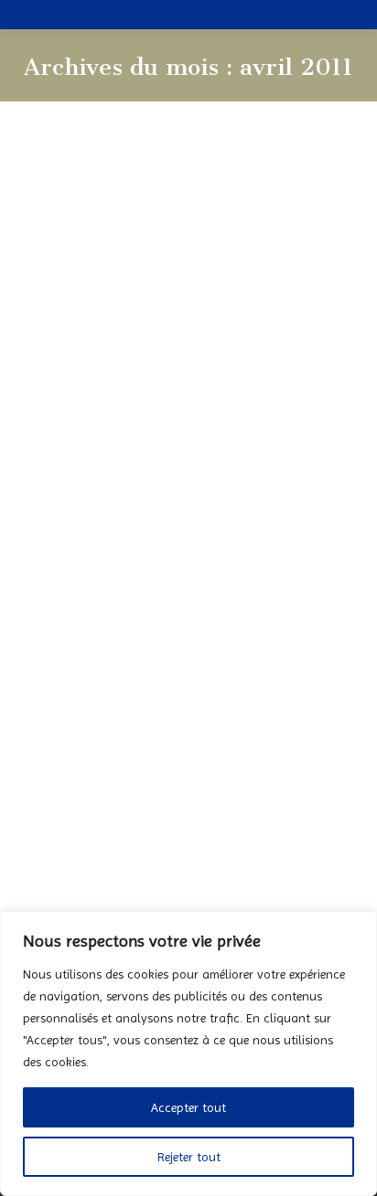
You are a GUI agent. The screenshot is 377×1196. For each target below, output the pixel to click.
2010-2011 (69, 513)
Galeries (205, 513)
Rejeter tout (189, 1156)
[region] (188, 1053)
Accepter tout (188, 1107)
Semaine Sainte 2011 (140, 907)
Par (280, 513)
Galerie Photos (140, 513)
